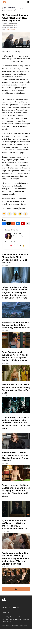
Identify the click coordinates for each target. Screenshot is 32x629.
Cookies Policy (14, 617)
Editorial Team (25, 619)
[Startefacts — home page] (4, 2)
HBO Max (22, 208)
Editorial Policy (5, 621)
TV (3, 208)
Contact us (18, 619)
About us (12, 619)
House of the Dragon (12, 208)
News (4, 608)
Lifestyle (5, 612)
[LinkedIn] (18, 223)
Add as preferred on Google (9, 25)
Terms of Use (22, 617)
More (16, 589)
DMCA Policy (5, 619)
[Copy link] (28, 223)
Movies (16, 608)
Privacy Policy (5, 617)
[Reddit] (13, 223)
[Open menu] (28, 2)
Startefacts (5, 7)
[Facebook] (4, 223)
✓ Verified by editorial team (9, 23)
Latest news (11, 7)
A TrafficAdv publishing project (19, 625)
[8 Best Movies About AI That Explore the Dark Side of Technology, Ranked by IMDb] (16, 334)
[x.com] (8, 223)
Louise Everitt (11, 29)
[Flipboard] (23, 223)
